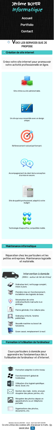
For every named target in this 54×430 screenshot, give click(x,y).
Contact (27, 31)
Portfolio (27, 25)
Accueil (27, 18)
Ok (33, 428)
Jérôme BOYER (27, 7)
